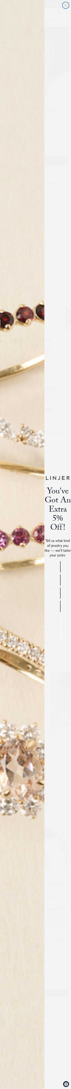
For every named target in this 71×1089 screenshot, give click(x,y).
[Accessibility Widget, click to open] (66, 1084)
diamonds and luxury (60, 593)
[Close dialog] (65, 5)
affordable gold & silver (60, 566)
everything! (60, 606)
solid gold (60, 580)
